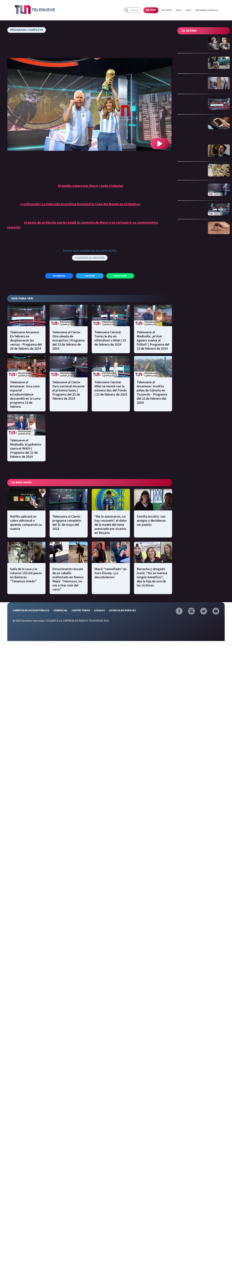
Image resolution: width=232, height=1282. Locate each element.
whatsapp (120, 276)
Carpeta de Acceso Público (31, 610)
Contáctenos (81, 610)
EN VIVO (151, 10)
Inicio (179, 10)
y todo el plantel (110, 185)
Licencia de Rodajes (122, 610)
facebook (59, 276)
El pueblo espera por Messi (78, 185)
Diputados (166, 10)
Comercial (60, 610)
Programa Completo (26, 30)
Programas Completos (207, 10)
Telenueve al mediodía (90, 257)
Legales (99, 610)
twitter (90, 276)
